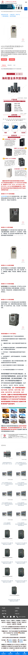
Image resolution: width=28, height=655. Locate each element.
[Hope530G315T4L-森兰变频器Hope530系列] (21, 535)
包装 (14, 65)
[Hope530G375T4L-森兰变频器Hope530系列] (7, 535)
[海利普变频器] (14, 72)
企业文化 (9, 624)
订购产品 (3, 622)
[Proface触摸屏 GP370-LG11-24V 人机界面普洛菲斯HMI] (7, 475)
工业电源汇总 (11, 648)
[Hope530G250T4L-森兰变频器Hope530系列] (21, 554)
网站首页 (12, 14)
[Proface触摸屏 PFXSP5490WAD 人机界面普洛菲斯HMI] (21, 515)
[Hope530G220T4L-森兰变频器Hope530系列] (7, 573)
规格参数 (10, 65)
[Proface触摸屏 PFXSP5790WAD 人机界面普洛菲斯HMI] (21, 475)
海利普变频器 (13, 16)
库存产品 (18, 14)
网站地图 (19, 624)
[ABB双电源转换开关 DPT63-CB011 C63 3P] (7, 454)
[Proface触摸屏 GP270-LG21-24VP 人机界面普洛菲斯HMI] (7, 495)
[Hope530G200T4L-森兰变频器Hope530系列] (21, 573)
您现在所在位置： (5, 14)
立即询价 (12, 59)
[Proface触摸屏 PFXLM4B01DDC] (7, 515)
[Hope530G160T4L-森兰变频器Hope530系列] (14, 591)
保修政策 (14, 622)
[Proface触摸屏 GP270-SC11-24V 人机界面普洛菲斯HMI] (21, 454)
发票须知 (9, 622)
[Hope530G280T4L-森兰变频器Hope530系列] (7, 554)
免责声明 (14, 624)
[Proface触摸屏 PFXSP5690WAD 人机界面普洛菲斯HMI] (21, 495)
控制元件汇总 (11, 646)
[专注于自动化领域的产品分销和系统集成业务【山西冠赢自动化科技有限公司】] (9, 2)
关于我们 (19, 622)
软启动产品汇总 (18, 646)
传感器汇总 (5, 648)
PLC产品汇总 (16, 644)
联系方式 (24, 622)
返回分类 (4, 59)
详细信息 (4, 65)
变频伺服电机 (5, 16)
